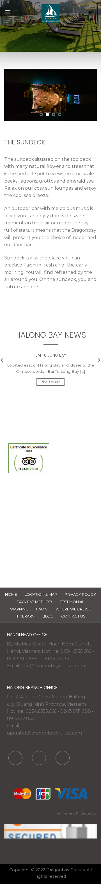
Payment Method (34, 601)
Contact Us (73, 616)
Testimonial (72, 601)
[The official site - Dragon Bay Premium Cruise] (51, 13)
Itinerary (25, 616)
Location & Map (41, 594)
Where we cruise (73, 609)
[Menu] (7, 12)
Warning (19, 609)
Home (11, 594)
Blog (47, 616)
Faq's (42, 609)
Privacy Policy (80, 594)
